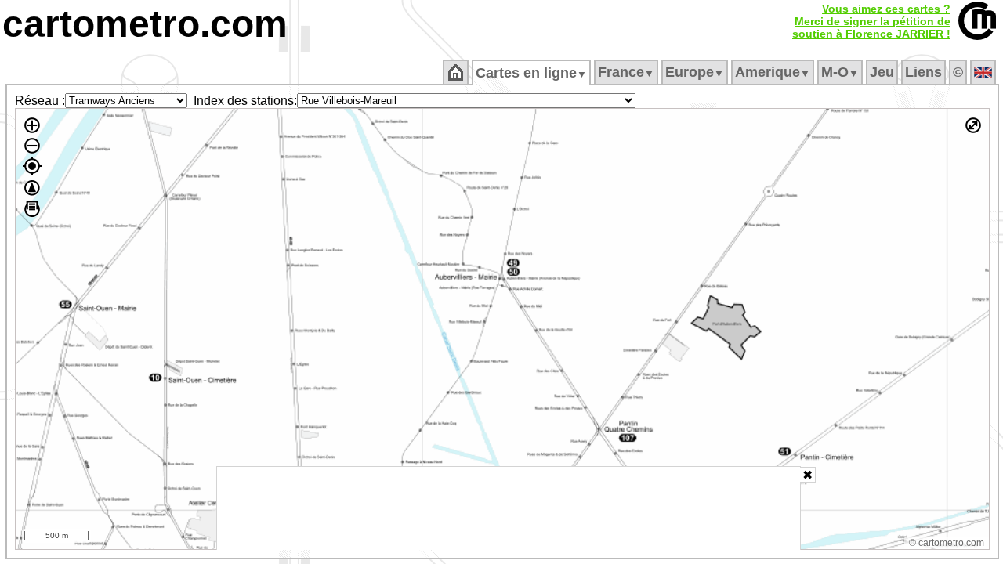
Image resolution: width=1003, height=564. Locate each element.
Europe (694, 72)
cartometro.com (145, 24)
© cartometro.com (946, 542)
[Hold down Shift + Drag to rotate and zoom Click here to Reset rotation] (32, 188)
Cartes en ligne (531, 73)
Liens (923, 72)
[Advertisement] (508, 508)
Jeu (882, 72)
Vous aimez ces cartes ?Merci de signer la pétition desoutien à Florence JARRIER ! (871, 21)
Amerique (772, 72)
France (626, 72)
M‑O (840, 72)
